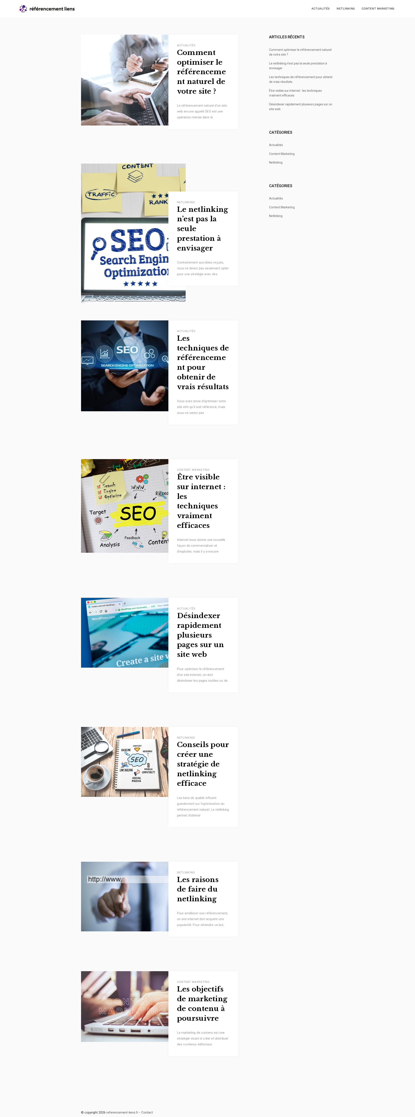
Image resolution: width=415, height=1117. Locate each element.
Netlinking (345, 8)
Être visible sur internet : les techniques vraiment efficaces (201, 501)
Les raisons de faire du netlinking (198, 889)
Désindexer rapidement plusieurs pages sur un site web (200, 635)
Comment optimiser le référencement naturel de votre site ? (201, 72)
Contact (147, 1112)
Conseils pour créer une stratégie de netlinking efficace (203, 764)
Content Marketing (378, 8)
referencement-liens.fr (122, 1112)
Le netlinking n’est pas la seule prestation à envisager (202, 228)
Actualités (320, 8)
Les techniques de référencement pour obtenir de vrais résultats (203, 362)
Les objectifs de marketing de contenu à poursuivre (202, 1003)
